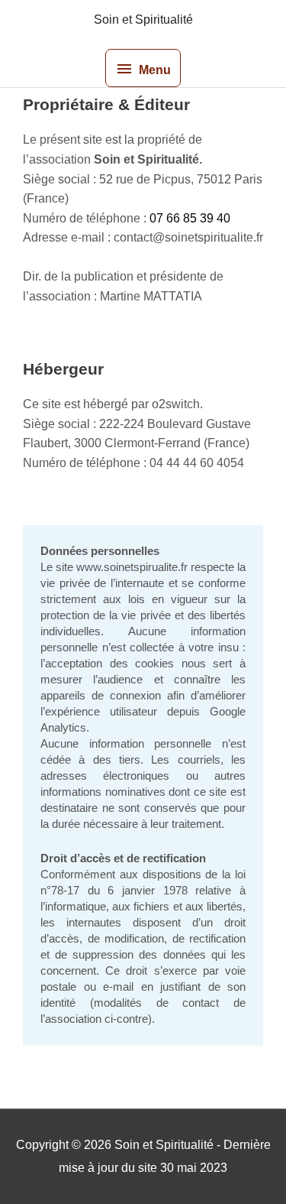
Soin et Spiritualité (143, 19)
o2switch (176, 404)
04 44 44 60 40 (189, 462)
